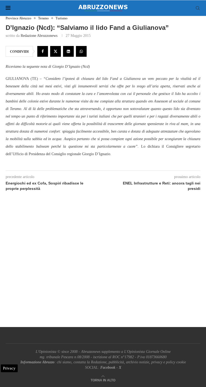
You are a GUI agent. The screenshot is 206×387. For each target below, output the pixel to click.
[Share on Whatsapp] (81, 51)
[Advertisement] (103, 265)
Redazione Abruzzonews (39, 36)
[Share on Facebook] (42, 51)
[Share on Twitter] (55, 51)
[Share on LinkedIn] (68, 51)
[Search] (197, 8)
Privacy (9, 368)
